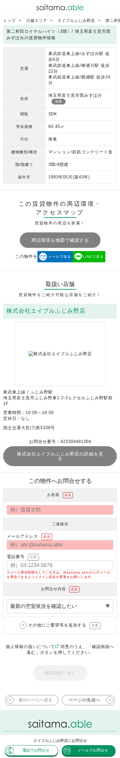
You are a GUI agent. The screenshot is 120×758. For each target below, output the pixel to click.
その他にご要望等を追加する (63, 625)
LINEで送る (93, 256)
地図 (58, 101)
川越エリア (36, 20)
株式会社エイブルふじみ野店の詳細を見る (60, 456)
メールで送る (59, 256)
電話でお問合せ (35, 750)
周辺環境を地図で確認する (60, 240)
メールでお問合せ (92, 750)
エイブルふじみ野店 (76, 20)
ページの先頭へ (84, 700)
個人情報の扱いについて (30, 646)
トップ (9, 20)
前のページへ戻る (35, 700)
